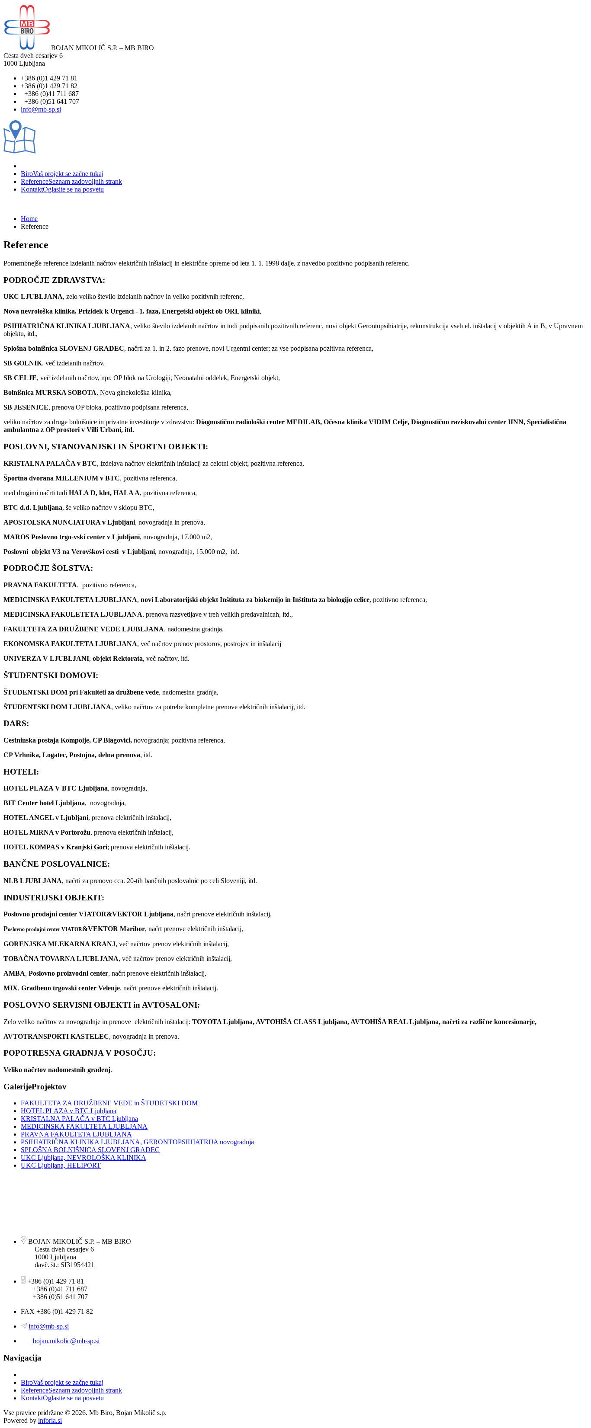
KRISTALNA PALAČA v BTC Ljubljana (79, 1118)
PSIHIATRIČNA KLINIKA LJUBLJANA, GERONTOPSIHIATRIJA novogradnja (137, 1142)
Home (29, 218)
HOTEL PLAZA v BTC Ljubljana (68, 1110)
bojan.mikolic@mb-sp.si (66, 1341)
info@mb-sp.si (41, 109)
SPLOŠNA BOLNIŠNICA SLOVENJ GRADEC (90, 1149)
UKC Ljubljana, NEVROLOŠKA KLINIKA (83, 1157)
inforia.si (50, 1420)
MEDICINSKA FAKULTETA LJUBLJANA (84, 1126)
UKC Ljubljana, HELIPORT (61, 1165)
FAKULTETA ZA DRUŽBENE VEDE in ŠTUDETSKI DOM (109, 1103)
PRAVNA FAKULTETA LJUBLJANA (76, 1134)
